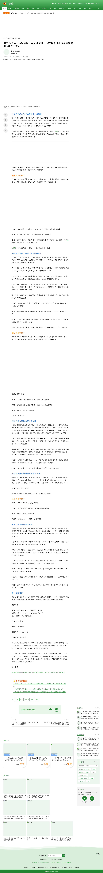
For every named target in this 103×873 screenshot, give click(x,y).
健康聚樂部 (41, 862)
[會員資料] (96, 3)
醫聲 (55, 8)
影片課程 (7, 754)
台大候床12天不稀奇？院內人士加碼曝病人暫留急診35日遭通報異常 (32, 13)
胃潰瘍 (91, 778)
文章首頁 (63, 862)
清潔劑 (14, 248)
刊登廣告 (26, 867)
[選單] (99, 3)
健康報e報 (43, 855)
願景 (85, 3)
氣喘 (88, 781)
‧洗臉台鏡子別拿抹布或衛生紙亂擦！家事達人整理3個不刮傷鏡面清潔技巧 (39, 692)
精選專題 (47, 862)
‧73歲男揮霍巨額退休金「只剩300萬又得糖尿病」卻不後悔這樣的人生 (38, 689)
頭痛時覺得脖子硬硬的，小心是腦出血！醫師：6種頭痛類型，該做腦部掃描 (38, 672)
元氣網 (9, 38)
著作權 (49, 867)
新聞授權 (39, 867)
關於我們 (71, 867)
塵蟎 (56, 131)
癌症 (69, 8)
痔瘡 (94, 769)
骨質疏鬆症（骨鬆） (84, 772)
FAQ (31, 867)
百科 (28, 8)
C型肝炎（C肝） (83, 778)
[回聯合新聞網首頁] (4, 3)
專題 (85, 8)
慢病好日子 (62, 8)
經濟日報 (61, 3)
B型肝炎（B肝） (83, 775)
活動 (90, 8)
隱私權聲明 (54, 867)
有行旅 (81, 3)
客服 (34, 867)
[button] (98, 8)
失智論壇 (16, 8)
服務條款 (44, 867)
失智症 (93, 772)
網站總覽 (77, 867)
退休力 (44, 8)
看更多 (97, 707)
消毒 (67, 240)
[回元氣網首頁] (10, 3)
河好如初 (68, 3)
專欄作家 (69, 862)
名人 (79, 8)
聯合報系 (60, 867)
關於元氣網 (34, 862)
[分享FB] (5, 114)
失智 (50, 8)
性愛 (74, 8)
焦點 (4, 8)
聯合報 (55, 3)
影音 (33, 8)
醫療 (22, 8)
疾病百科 (53, 862)
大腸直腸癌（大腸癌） (85, 769)
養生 (9, 8)
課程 (38, 8)
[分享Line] (5, 120)
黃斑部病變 (82, 781)
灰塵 (32, 114)
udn (4, 38)
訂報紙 (65, 867)
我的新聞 (91, 3)
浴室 (14, 175)
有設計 (75, 3)
